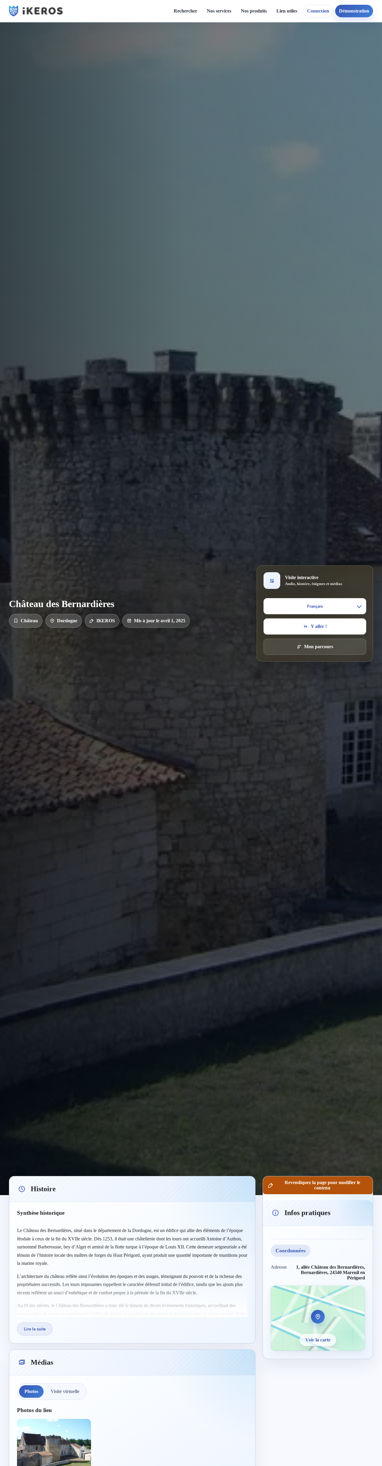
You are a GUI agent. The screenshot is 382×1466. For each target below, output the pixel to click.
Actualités (174, 45)
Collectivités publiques (234, 112)
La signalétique (227, 76)
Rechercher (185, 10)
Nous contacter (248, 55)
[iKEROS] (36, 11)
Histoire (172, 55)
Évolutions (175, 65)
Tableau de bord (297, 55)
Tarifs (218, 86)
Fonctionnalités (296, 45)
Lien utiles (286, 10)
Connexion (318, 10)
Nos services (219, 10)
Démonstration (354, 10)
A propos (242, 45)
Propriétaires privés (232, 132)
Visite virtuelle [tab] (65, 1391)
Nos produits (254, 10)
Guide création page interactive (115, 48)
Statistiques (292, 65)
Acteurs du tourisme (232, 122)
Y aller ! (319, 626)
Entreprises (223, 142)
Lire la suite (35, 1329)
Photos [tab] (31, 1391)
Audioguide (223, 65)
